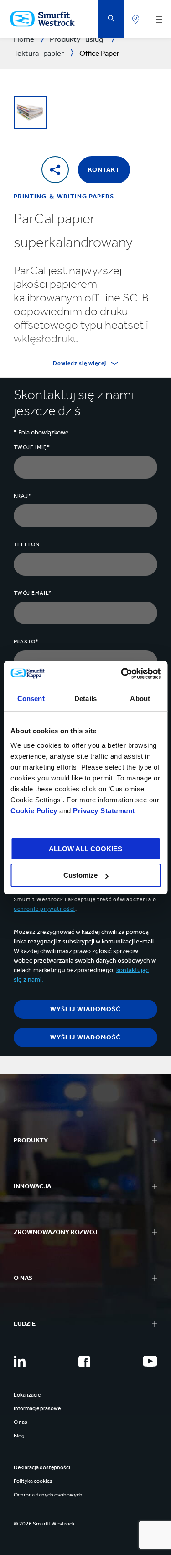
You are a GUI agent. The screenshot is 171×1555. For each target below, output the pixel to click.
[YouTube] (150, 1361)
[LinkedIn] (20, 1361)
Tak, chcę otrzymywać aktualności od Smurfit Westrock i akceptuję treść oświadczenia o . (85, 899)
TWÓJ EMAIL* (33, 593)
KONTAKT (104, 169)
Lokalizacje (27, 1395)
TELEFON (27, 544)
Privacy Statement (103, 811)
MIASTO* (26, 641)
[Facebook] (84, 1361)
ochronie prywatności (44, 909)
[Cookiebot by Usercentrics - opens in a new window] (122, 674)
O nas (20, 1422)
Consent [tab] (31, 698)
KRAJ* (22, 496)
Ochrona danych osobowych (48, 1494)
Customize (80, 875)
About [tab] (140, 698)
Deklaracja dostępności (42, 1467)
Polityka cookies (33, 1481)
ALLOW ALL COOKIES (85, 849)
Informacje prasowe (37, 1408)
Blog (19, 1435)
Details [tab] (85, 698)
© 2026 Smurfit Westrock (44, 1523)
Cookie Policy (33, 811)
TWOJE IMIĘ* (32, 447)
